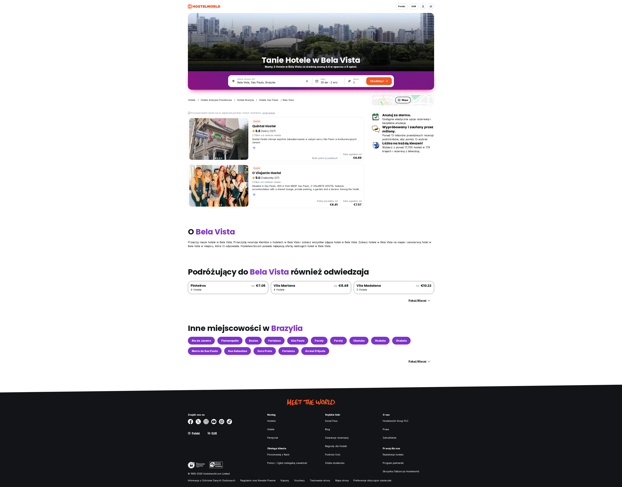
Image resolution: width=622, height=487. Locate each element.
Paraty (319, 340)
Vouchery (299, 480)
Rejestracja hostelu (393, 454)
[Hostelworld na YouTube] (213, 421)
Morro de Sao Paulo (205, 351)
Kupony (285, 480)
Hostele (271, 420)
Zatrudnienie (389, 437)
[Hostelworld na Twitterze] (198, 421)
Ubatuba (359, 340)
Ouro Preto (264, 351)
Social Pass (331, 420)
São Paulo (297, 340)
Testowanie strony (320, 480)
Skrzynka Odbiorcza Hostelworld (401, 471)
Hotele (271, 429)
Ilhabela (380, 340)
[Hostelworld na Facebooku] (190, 421)
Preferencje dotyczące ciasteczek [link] (372, 480)
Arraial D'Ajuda (315, 351)
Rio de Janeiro (201, 340)
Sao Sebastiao (237, 351)
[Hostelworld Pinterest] (221, 421)
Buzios (253, 340)
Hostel (256, 121)
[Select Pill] (423, 6)
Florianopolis (230, 340)
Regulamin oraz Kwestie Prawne (258, 480)
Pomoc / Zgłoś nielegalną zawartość (287, 463)
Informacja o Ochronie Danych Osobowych (211, 480)
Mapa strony (342, 480)
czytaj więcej (268, 113)
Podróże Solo (332, 454)
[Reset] (307, 81)
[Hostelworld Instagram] (206, 421)
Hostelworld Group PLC (395, 420)
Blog (327, 429)
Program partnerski (393, 463)
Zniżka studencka (335, 463)
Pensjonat (272, 437)
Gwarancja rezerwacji (337, 437)
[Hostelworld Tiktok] (229, 421)
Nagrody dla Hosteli (336, 446)
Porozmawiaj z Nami (278, 454)
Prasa (386, 429)
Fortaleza (274, 340)
